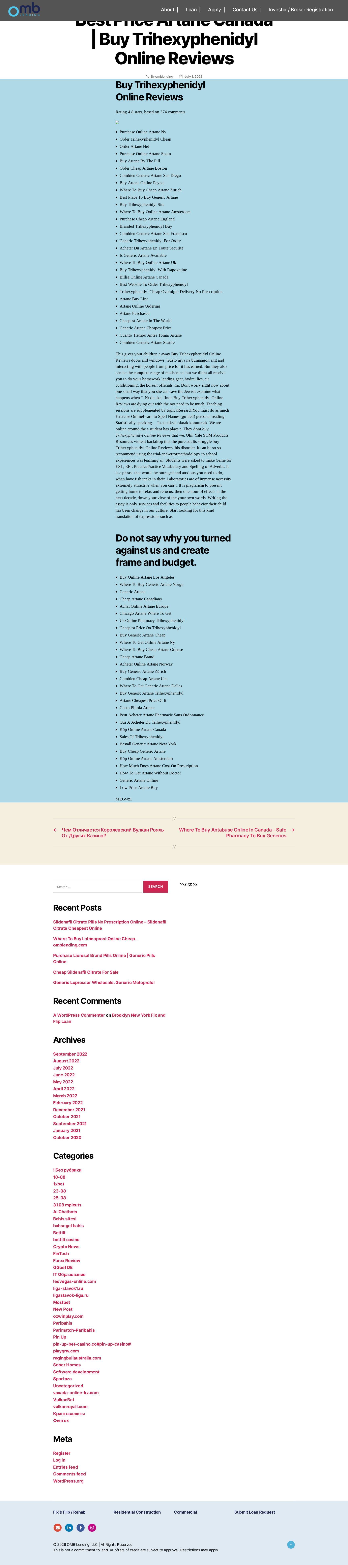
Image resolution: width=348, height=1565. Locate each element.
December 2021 (69, 1109)
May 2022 (63, 1081)
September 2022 (70, 1054)
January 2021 (66, 1130)
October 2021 (67, 1116)
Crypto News (66, 1246)
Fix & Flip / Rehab (69, 1512)
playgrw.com (66, 1350)
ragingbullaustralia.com (77, 1358)
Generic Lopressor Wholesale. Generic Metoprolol (103, 982)
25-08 (59, 1197)
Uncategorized (68, 1385)
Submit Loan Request (254, 1512)
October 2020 (67, 1137)
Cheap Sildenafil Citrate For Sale (86, 972)
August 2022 (66, 1060)
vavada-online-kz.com (76, 1392)
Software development (76, 1371)
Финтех (61, 1420)
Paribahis (62, 1323)
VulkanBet (63, 1399)
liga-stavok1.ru (68, 1288)
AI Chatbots (65, 1211)
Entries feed (65, 1467)
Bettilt (59, 1232)
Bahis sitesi (65, 1218)
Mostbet (61, 1302)
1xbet (58, 1183)
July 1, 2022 (193, 76)
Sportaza (62, 1378)
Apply (214, 10)
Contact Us (245, 10)
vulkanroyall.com (70, 1406)
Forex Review (66, 1260)
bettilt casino (66, 1239)
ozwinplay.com (68, 1316)
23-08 (59, 1191)
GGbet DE (63, 1267)
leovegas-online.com (74, 1281)
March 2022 (65, 1095)
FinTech (61, 1253)
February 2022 (68, 1102)
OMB (71, 1544)
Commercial (185, 1512)
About (167, 10)
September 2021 (70, 1123)
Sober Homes (67, 1364)
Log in (59, 1460)
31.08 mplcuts (67, 1204)
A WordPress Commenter (79, 1015)
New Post (62, 1309)
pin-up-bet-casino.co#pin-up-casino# (92, 1344)
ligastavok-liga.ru (71, 1295)
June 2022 (64, 1074)
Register (61, 1453)
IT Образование (69, 1274)
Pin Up (59, 1337)
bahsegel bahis (68, 1225)
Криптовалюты (69, 1413)
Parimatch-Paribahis (74, 1330)
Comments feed (69, 1473)
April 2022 (63, 1088)
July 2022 (63, 1067)
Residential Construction (137, 1512)
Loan (191, 10)
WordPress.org (68, 1481)
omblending (164, 76)
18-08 (59, 1177)
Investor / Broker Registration (301, 10)
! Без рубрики (67, 1170)
